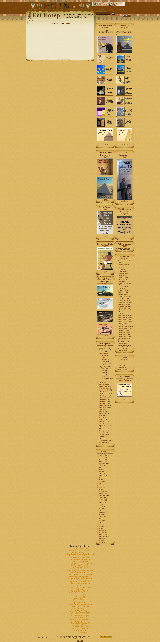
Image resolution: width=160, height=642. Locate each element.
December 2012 (103, 491)
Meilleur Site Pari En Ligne (80, 628)
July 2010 (101, 518)
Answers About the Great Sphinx (52, 10)
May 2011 (101, 509)
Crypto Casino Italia (80, 617)
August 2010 (102, 516)
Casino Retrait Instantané (80, 606)
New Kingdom (104, 396)
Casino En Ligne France (80, 552)
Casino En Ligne (87, 11)
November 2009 (103, 532)
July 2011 (101, 505)
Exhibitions (102, 437)
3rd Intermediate (105, 398)
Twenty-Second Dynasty (123, 312)
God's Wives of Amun (105, 440)
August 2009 (102, 538)
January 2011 (103, 513)
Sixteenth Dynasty (124, 300)
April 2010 (102, 522)
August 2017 (102, 466)
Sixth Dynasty (123, 281)
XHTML (106, 636)
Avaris (104, 355)
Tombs (102, 417)
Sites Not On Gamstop (80, 561)
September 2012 (104, 495)
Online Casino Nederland (80, 558)
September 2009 (104, 536)
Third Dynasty (123, 275)
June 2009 (102, 542)
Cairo (103, 357)
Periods (101, 382)
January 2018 (103, 458)
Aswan (104, 370)
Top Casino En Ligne (80, 603)
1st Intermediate (105, 390)
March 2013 (102, 485)
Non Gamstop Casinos (80, 567)
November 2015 (103, 471)
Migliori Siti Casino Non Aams (80, 582)
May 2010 (102, 520)
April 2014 (102, 473)
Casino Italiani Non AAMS (80, 623)
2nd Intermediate (105, 394)
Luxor (103, 374)
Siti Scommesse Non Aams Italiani (80, 587)
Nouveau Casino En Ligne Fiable (80, 604)
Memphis (104, 359)
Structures (102, 410)
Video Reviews (103, 429)
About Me (91, 10)
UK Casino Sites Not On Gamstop (80, 563)
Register (120, 362)
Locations (101, 352)
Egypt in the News (104, 350)
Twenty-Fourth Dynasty (126, 317)
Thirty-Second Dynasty (125, 334)
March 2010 (102, 524)
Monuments (103, 411)
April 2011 (102, 511)
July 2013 (101, 477)
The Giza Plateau (107, 363)
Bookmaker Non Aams (80, 632)
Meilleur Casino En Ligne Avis (80, 583)
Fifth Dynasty (123, 279)
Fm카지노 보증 (80, 597)
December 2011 (103, 501)
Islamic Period (104, 405)
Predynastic (122, 270)
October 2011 (103, 503)
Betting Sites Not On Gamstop (80, 576)
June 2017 (102, 469)
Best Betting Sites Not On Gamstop (80, 571)
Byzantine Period (105, 403)
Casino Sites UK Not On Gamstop (80, 574)
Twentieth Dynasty (124, 308)
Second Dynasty (124, 273)
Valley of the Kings (107, 378)
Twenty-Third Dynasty (125, 315)
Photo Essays (103, 421)
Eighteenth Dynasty (125, 304)
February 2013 (103, 487)
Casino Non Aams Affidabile (80, 612)
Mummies (101, 419)
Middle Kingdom (105, 392)
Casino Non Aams (55, 11)
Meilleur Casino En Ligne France (80, 572)
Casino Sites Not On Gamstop (80, 550)
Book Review (103, 433)
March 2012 (102, 497)
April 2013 (102, 483)
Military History (103, 442)
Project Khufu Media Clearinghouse (124, 349)
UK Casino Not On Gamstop (80, 559)
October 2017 (103, 462)
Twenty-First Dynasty (125, 310)
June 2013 (102, 479)
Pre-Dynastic (104, 384)
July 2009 (101, 540)
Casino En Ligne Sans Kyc (80, 591)
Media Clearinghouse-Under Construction (124, 346)
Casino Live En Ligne (80, 548)
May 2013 (102, 481)
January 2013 (103, 489)
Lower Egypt (104, 353)
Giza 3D (101, 438)
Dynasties (121, 10)
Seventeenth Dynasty (125, 302)
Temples (102, 415)
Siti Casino (80, 585)
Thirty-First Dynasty (124, 332)
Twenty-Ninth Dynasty (125, 328)
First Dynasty (123, 272)
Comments (122, 368)
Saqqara (104, 361)
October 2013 (103, 475)
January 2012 (103, 499)
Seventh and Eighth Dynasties (125, 284)
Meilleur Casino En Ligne (80, 580)
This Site (101, 10)
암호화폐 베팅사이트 (80, 599)
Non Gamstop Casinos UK (80, 565)
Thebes (104, 376)
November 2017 (103, 460)
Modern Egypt (104, 407)
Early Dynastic (104, 386)
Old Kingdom (104, 388)
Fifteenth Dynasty (124, 298)
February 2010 (103, 526)
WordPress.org (122, 369)
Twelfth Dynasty (123, 292)
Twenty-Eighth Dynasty (126, 327)
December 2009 (103, 530)
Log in (120, 364)
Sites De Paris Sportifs (80, 601)
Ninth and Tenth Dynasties (123, 287)
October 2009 (103, 534)
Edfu (103, 372)
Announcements (103, 348)
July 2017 (101, 468)
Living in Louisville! (106, 425)
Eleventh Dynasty (124, 290)
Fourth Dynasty (123, 277)
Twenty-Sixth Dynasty (125, 321)
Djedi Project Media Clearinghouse (124, 339)
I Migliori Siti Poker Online (80, 627)
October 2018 (103, 456)
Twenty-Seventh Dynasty (124, 324)
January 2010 (103, 528)
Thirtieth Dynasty (124, 330)
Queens (101, 444)
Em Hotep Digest (104, 435)
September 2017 (104, 464)
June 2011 (102, 507)
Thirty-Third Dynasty (125, 336)
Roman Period (104, 402)
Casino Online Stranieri (80, 625)
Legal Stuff (110, 10)
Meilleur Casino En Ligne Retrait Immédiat (80, 554)
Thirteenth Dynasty (124, 294)
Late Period (103, 400)
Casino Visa (80, 589)
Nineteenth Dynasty (125, 306)
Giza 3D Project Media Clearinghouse (124, 342)
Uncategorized (103, 431)
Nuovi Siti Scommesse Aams (80, 619)
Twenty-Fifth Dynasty (125, 319)
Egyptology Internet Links (76, 10)
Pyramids (103, 413)
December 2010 (103, 514)
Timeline (43, 11)
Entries (121, 366)
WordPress (87, 636)
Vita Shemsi (102, 423)
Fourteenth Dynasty (125, 296)
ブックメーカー (80, 595)
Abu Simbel (105, 368)
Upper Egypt (104, 367)
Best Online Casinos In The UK (80, 569)
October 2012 (103, 493)
